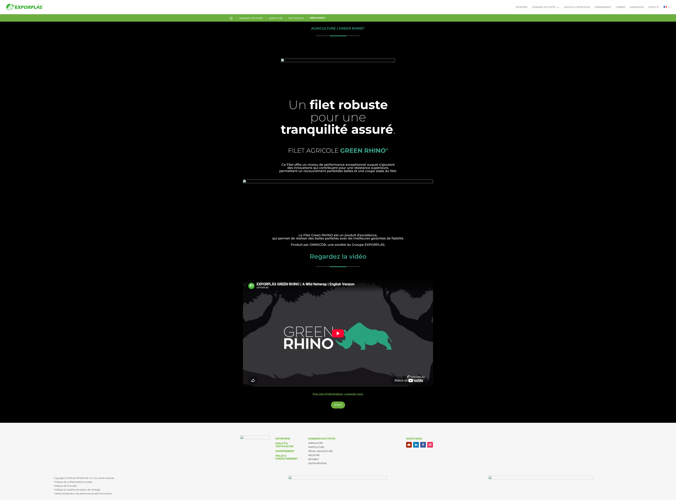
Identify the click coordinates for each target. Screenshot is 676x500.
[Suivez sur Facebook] (423, 445)
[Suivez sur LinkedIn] (416, 445)
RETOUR (338, 405)
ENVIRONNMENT (603, 7)
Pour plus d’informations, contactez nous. (338, 394)
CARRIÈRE (620, 7)
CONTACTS (653, 7)
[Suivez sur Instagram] (430, 445)
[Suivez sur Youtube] (409, 445)
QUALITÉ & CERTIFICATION (577, 7)
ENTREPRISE (522, 7)
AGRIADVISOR (636, 7)
